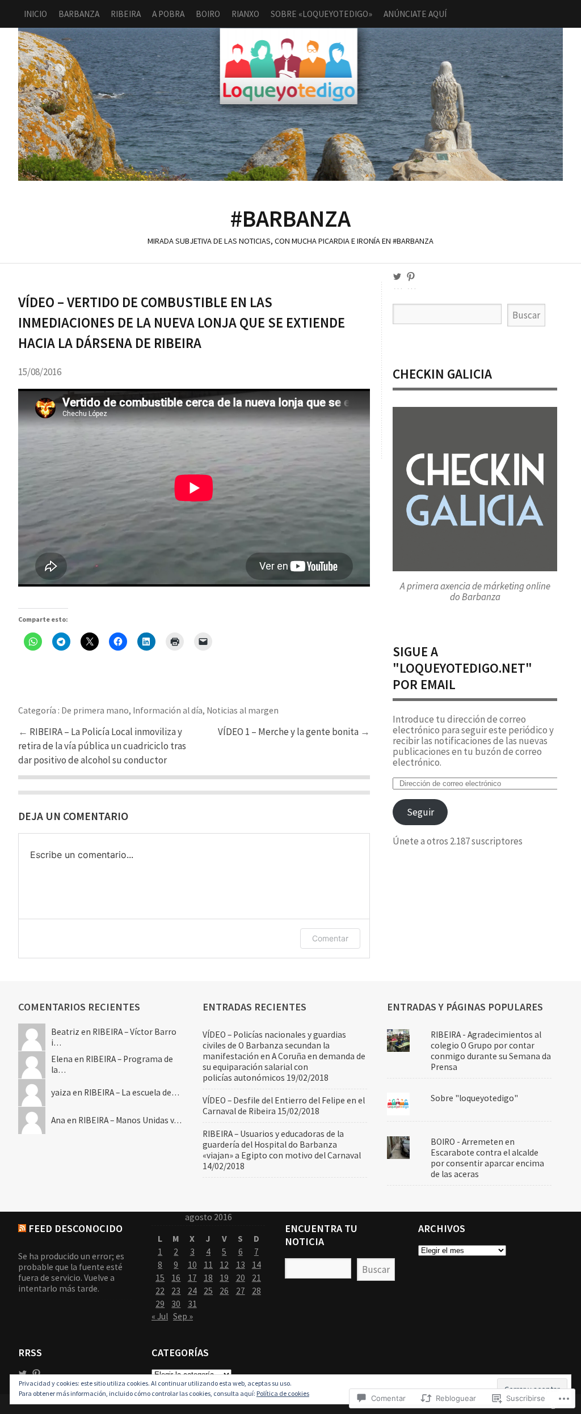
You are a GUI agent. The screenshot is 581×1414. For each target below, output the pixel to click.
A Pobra (168, 14)
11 (208, 1264)
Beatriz (65, 1031)
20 (240, 1277)
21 (256, 1277)
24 (192, 1290)
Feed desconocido (75, 1228)
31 (192, 1303)
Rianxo (245, 14)
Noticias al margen (243, 710)
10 (192, 1264)
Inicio (35, 14)
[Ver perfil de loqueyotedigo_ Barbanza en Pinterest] (410, 276)
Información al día (168, 710)
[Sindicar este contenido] (22, 1228)
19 (224, 1277)
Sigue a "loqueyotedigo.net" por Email (462, 668)
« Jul (159, 1316)
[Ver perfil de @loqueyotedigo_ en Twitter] (397, 276)
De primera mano (95, 710)
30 (175, 1303)
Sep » (183, 1316)
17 (192, 1277)
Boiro (208, 14)
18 (208, 1277)
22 (160, 1290)
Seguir (420, 812)
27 (240, 1290)
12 (224, 1264)
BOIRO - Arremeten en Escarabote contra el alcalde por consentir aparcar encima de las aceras (487, 1157)
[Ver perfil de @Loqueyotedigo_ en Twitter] (22, 1373)
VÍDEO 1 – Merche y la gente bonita (289, 731)
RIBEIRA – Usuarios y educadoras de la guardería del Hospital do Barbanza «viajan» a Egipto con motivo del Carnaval (282, 1144)
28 (256, 1290)
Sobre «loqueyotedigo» (321, 14)
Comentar (330, 938)
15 (160, 1277)
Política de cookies (282, 1393)
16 (175, 1277)
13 (240, 1264)
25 (208, 1290)
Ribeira (126, 14)
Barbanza (78, 14)
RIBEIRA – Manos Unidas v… (130, 1120)
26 (224, 1290)
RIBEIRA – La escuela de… (131, 1092)
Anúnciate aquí (415, 14)
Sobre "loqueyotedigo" (474, 1098)
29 (160, 1303)
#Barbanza (290, 104)
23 (175, 1290)
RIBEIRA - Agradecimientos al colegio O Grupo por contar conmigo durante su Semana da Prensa (491, 1050)
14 (256, 1264)
